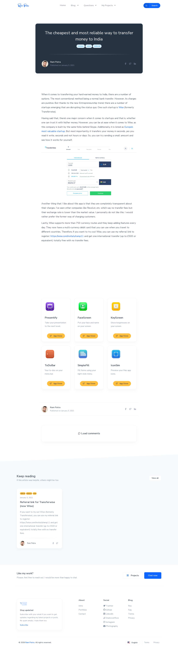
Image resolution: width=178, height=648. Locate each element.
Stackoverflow (112, 617)
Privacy (131, 617)
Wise (121, 107)
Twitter (109, 605)
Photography (112, 626)
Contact (82, 613)
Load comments (90, 433)
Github (109, 609)
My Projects (107, 5)
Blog (73, 5)
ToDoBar (50, 365)
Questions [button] (89, 5)
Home (63, 5)
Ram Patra (29, 642)
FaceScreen (84, 317)
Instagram (110, 622)
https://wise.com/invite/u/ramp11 (67, 236)
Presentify (51, 317)
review (80, 46)
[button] (132, 642)
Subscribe (24, 625)
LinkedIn (109, 613)
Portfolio (83, 609)
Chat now (153, 575)
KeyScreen (117, 317)
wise (89, 46)
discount (29, 493)
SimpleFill (83, 365)
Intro (81, 605)
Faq (129, 609)
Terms (131, 613)
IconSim (115, 365)
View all (155, 478)
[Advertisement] (89, 270)
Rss (130, 605)
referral (97, 46)
